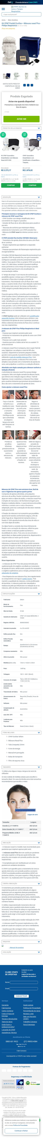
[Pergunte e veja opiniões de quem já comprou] (10, 163)
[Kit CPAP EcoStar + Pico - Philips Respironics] (7, 76)
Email (7, 988)
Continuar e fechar (21, 1131)
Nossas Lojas (28, 1014)
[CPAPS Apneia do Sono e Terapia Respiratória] (19, 9)
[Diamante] (20, 1084)
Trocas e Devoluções (9, 1019)
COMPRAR (11, 185)
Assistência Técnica (9, 1033)
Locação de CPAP (8, 1030)
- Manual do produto (16, 947)
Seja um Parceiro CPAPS (29, 1018)
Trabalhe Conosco (30, 1022)
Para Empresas (29, 1025)
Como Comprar (7, 1011)
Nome (7, 982)
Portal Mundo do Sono (31, 1011)
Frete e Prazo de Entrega (8, 1015)
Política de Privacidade (20, 1125)
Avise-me (21, 119)
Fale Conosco (21, 1051)
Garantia (5, 1005)
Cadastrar (21, 996)
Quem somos (28, 1005)
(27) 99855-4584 (30, 1041)
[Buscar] (39, 14)
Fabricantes (6, 1008)
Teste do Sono (7, 1022)
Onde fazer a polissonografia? (8, 1026)
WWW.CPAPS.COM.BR (17, 1100)
